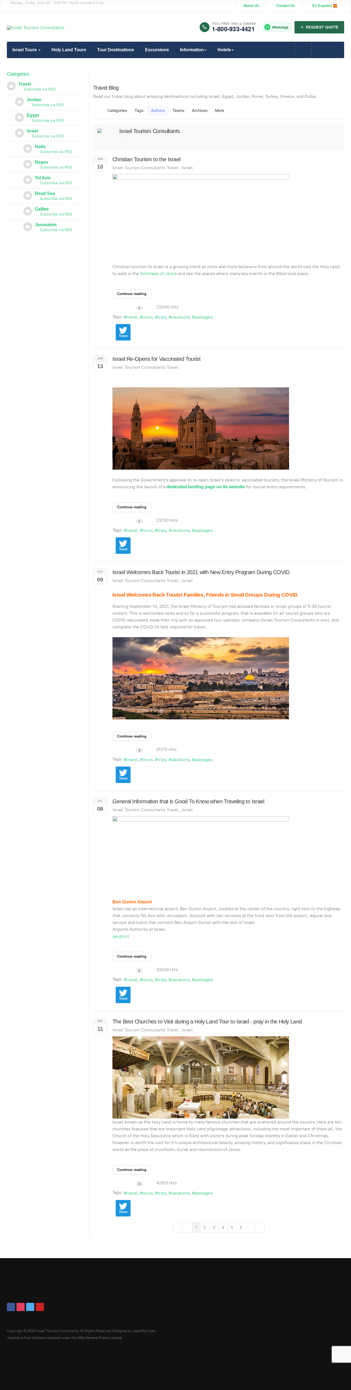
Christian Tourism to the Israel (146, 159)
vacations (180, 317)
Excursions (157, 49)
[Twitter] (30, 1307)
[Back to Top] (334, 1373)
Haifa (40, 146)
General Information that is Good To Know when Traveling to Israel (188, 801)
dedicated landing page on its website (205, 486)
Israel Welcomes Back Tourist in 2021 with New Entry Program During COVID (201, 572)
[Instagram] (20, 1307)
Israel (187, 168)
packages (203, 317)
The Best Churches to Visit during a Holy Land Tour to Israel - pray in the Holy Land (207, 1022)
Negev (41, 162)
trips (161, 317)
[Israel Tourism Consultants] (35, 27)
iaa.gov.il (120, 936)
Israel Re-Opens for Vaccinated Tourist (156, 359)
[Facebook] (11, 1307)
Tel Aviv (43, 177)
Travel (173, 168)
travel (132, 317)
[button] (221, 110)
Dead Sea (45, 193)
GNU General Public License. (100, 1337)
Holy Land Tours (69, 49)
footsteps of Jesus (158, 273)
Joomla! (13, 1337)
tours (147, 317)
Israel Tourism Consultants (149, 131)
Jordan (34, 99)
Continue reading (131, 294)
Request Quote (322, 27)
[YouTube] (40, 1307)
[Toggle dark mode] (319, 50)
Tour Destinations (115, 49)
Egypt (33, 115)
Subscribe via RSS (38, 89)
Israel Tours (25, 49)
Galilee (42, 209)
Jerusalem (45, 224)
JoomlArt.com (143, 1331)
